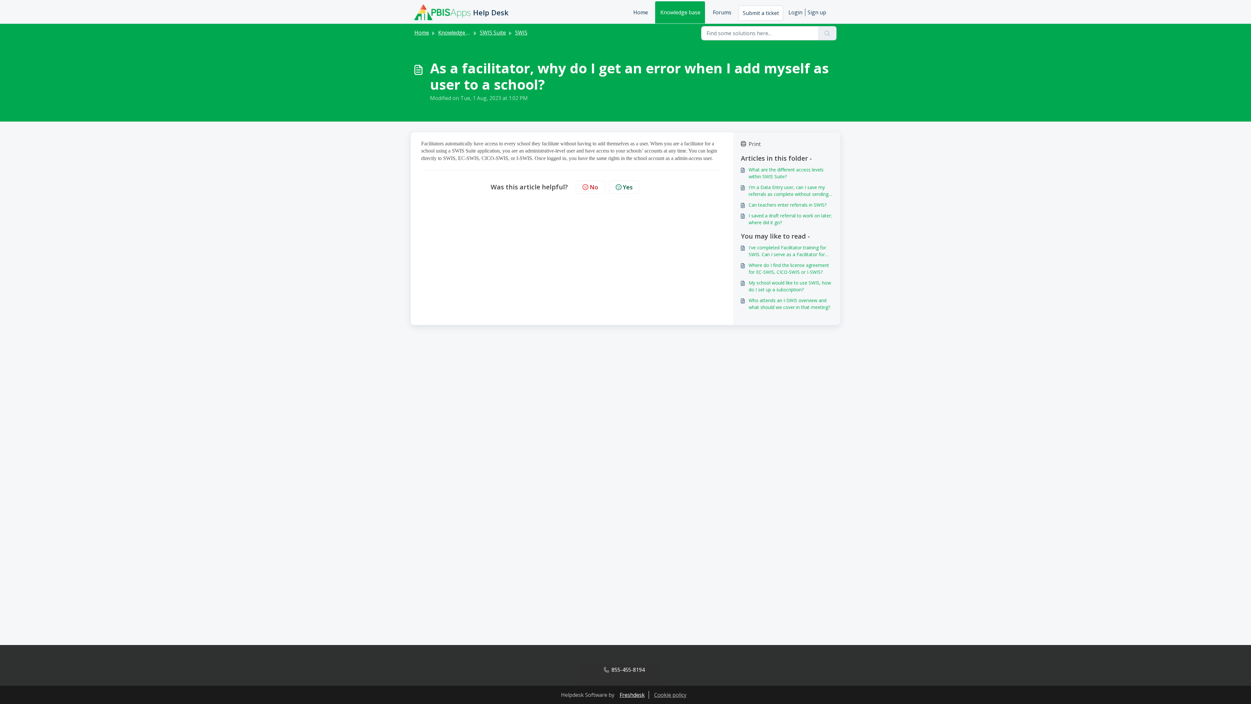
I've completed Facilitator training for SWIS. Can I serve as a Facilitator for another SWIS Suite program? (787, 251)
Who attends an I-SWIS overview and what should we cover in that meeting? (789, 303)
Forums (722, 12)
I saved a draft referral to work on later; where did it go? (790, 219)
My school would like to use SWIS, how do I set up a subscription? (790, 286)
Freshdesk (632, 694)
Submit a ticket (761, 13)
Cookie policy (670, 694)
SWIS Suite (493, 32)
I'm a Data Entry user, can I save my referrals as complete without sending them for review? (788, 191)
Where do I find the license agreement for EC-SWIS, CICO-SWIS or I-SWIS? (789, 268)
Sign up (817, 12)
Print (755, 144)
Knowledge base (680, 12)
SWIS (521, 32)
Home (640, 12)
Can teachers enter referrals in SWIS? (788, 205)
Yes (628, 187)
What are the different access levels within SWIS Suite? (786, 173)
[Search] (827, 33)
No (594, 187)
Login (795, 12)
